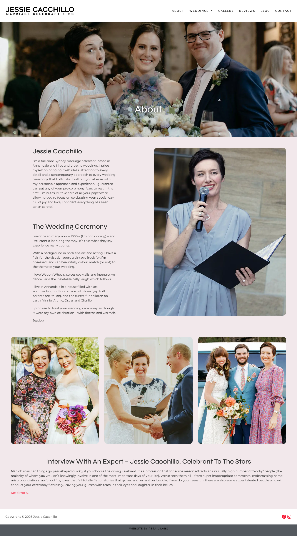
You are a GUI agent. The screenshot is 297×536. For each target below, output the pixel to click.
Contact (283, 10)
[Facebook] (284, 517)
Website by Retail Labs (148, 528)
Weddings (199, 10)
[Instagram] (289, 517)
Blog (265, 10)
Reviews (247, 10)
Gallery (226, 10)
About (178, 10)
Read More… (20, 493)
